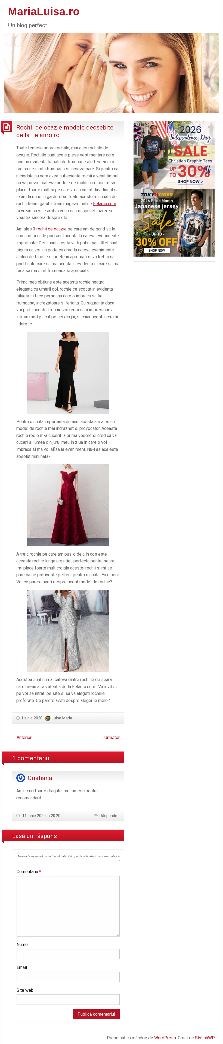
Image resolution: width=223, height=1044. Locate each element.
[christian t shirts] (174, 155)
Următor (112, 737)
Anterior (24, 737)
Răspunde (108, 815)
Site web (25, 990)
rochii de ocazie (51, 229)
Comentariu (29, 871)
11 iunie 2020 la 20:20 (40, 815)
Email (22, 967)
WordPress (165, 1037)
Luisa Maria (62, 718)
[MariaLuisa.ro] (111, 72)
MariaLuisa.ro (44, 11)
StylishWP (205, 1037)
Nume (22, 944)
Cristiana (40, 777)
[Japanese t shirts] (174, 222)
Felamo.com (104, 203)
